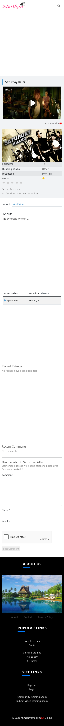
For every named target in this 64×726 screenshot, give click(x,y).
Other (45, 168)
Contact (28, 617)
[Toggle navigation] (51, 5)
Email (5, 521)
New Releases (32, 641)
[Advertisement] (32, 43)
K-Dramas (32, 660)
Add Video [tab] (19, 204)
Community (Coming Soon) (32, 696)
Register (32, 685)
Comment (7, 474)
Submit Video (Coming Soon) (32, 700)
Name (5, 510)
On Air (32, 645)
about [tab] (6, 204)
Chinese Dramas (32, 652)
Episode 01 (13, 300)
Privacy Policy (45, 617)
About (14, 617)
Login (32, 689)
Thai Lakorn (32, 656)
